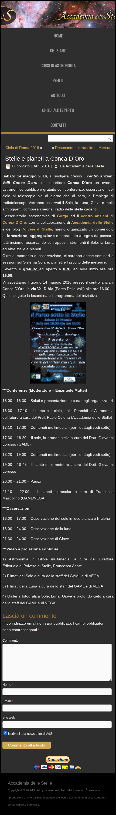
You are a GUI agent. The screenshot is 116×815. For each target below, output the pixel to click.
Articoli (58, 95)
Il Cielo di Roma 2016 (20, 147)
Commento (10, 640)
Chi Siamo (58, 50)
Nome (7, 685)
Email (7, 701)
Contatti (58, 125)
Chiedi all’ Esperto (58, 110)
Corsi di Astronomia (58, 65)
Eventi (58, 80)
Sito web (8, 717)
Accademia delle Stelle (85, 166)
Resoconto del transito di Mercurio (84, 147)
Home (58, 35)
